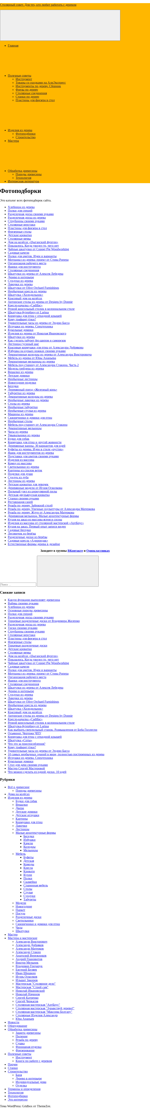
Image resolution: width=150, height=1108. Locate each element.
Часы (19, 927)
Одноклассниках (98, 550)
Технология (23, 177)
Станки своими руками (23, 498)
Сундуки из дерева (20, 280)
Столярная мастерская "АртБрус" (38, 1004)
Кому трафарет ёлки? (22, 319)
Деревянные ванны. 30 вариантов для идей (36, 445)
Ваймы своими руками (23, 603)
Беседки (13, 386)
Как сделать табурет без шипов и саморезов (37, 340)
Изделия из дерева (20, 130)
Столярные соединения (31, 93)
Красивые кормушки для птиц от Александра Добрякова (45, 347)
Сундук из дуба (18, 477)
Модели (21, 903)
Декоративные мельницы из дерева (31, 361)
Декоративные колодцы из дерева (30, 396)
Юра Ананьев (25, 1018)
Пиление (22, 1036)
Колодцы (29, 846)
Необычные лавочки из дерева (28, 400)
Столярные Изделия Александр (37, 1015)
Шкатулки (22, 931)
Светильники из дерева (23, 466)
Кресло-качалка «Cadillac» (25, 305)
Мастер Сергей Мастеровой (26, 768)
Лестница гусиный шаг (23, 344)
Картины (22, 818)
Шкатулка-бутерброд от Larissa (28, 312)
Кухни (27, 874)
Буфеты (28, 857)
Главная (13, 45)
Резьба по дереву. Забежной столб (30, 505)
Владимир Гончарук (29, 966)
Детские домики (19, 375)
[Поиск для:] (18, 584)
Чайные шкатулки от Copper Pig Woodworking (38, 249)
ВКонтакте (75, 550)
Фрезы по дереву (27, 89)
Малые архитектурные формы (36, 832)
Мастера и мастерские (22, 938)
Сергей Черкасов (27, 1001)
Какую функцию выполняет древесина (34, 599)
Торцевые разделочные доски (27, 645)
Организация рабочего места (27, 263)
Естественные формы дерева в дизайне (34, 544)
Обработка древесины (22, 170)
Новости (13, 1022)
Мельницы (30, 850)
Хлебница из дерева (21, 207)
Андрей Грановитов (29, 959)
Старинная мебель (35, 885)
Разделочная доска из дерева (27, 217)
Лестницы (22, 829)
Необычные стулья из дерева (27, 410)
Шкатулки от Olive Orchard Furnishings (33, 287)
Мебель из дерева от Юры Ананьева (32, 358)
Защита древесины (28, 1032)
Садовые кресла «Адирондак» (28, 540)
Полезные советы (19, 75)
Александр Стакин (28, 952)
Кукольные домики (20, 330)
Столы (27, 889)
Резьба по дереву (27, 1039)
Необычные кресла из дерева (27, 291)
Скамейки (30, 882)
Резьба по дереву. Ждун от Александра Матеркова (41, 512)
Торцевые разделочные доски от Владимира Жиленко (44, 621)
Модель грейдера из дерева (26, 368)
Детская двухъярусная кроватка (29, 495)
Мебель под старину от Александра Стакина (37, 424)
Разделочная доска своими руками (31, 214)
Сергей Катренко (27, 997)
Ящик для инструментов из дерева (31, 452)
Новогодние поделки (22, 382)
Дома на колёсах (19, 794)
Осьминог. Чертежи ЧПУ (24, 733)
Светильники (25, 920)
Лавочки (21, 825)
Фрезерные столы (19, 231)
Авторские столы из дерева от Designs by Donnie (40, 301)
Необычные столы (20, 421)
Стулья (28, 892)
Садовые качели (18, 252)
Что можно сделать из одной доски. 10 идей (37, 772)
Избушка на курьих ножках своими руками (37, 351)
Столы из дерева (19, 403)
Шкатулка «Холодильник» (25, 294)
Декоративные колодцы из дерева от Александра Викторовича (50, 354)
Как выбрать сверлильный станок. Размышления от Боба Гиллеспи (52, 729)
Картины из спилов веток (25, 470)
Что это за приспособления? (26, 743)
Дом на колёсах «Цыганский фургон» (33, 242)
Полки (27, 878)
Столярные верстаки (21, 224)
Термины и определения (24, 1089)
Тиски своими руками (23, 628)
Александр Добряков (30, 945)
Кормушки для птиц (29, 822)
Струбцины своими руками (26, 221)
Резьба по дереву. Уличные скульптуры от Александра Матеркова (51, 509)
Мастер (13, 934)
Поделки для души (20, 473)
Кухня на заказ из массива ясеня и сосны (35, 519)
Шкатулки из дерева (21, 337)
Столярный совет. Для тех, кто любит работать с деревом (38, 4)
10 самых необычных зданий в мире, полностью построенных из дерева (56, 754)
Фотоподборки (26, 133)
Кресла (28, 867)
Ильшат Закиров (27, 980)
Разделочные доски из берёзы (27, 537)
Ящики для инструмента (24, 266)
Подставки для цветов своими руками (33, 456)
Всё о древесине (18, 787)
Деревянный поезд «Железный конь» (32, 389)
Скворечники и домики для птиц (30, 417)
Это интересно (18, 1099)
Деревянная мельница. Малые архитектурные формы (43, 516)
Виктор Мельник (27, 962)
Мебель (21, 853)
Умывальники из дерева (24, 435)
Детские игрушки (27, 815)
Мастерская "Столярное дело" (36, 983)
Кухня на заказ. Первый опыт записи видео (37, 526)
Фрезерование (25, 1050)
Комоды (28, 864)
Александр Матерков (30, 948)
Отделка (21, 1085)
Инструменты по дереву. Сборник (38, 86)
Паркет (20, 910)
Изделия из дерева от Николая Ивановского (37, 333)
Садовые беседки (19, 530)
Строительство (26, 137)
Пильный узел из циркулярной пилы (32, 491)
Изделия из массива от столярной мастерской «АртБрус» (46, 523)
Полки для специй (20, 210)
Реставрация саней (20, 502)
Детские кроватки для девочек (28, 484)
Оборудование (17, 1025)
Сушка (20, 1043)
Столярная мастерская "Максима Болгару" (44, 1011)
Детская (28, 860)
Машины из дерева (20, 414)
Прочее (13, 1064)
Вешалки (22, 804)
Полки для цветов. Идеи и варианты (32, 256)
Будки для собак (18, 438)
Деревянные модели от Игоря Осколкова (35, 488)
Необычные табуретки (23, 407)
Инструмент (24, 79)
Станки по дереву (27, 96)
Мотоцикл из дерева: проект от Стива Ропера (38, 259)
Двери (20, 808)
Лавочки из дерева (20, 284)
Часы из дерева (18, 431)
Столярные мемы (19, 238)
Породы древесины (29, 174)
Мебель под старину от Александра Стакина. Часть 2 (43, 365)
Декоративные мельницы (25, 428)
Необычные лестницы (23, 379)
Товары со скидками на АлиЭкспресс (41, 82)
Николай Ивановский (30, 990)
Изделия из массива (21, 459)
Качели (28, 843)
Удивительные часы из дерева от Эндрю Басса (39, 323)
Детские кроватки (20, 235)
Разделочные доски (28, 917)
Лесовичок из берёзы (22, 533)
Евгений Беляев (26, 969)
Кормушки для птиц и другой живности (35, 442)
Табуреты (29, 899)
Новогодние (24, 906)
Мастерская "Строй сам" (32, 987)
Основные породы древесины (28, 610)
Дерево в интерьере (21, 277)
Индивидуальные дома (31, 1082)
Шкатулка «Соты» (20, 740)
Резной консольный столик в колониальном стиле (41, 308)
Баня (19, 1075)
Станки (13, 1068)
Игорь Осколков (26, 976)
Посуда (20, 913)
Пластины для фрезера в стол (35, 100)
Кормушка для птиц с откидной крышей (35, 316)
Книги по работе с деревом (34, 1061)
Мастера (13, 140)
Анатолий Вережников (31, 955)
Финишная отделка (28, 1047)
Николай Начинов (28, 994)
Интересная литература (23, 181)
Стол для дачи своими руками (28, 764)
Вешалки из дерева (20, 372)
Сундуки (29, 896)
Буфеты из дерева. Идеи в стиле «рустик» (35, 449)
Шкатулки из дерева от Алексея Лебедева (35, 273)
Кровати (29, 871)
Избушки (29, 839)
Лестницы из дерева (21, 481)
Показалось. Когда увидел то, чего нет (33, 245)
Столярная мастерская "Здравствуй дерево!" (45, 1008)
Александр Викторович (31, 941)
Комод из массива (20, 463)
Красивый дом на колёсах (25, 298)
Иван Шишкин (26, 973)
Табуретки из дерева (21, 393)
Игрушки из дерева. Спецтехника (30, 326)
